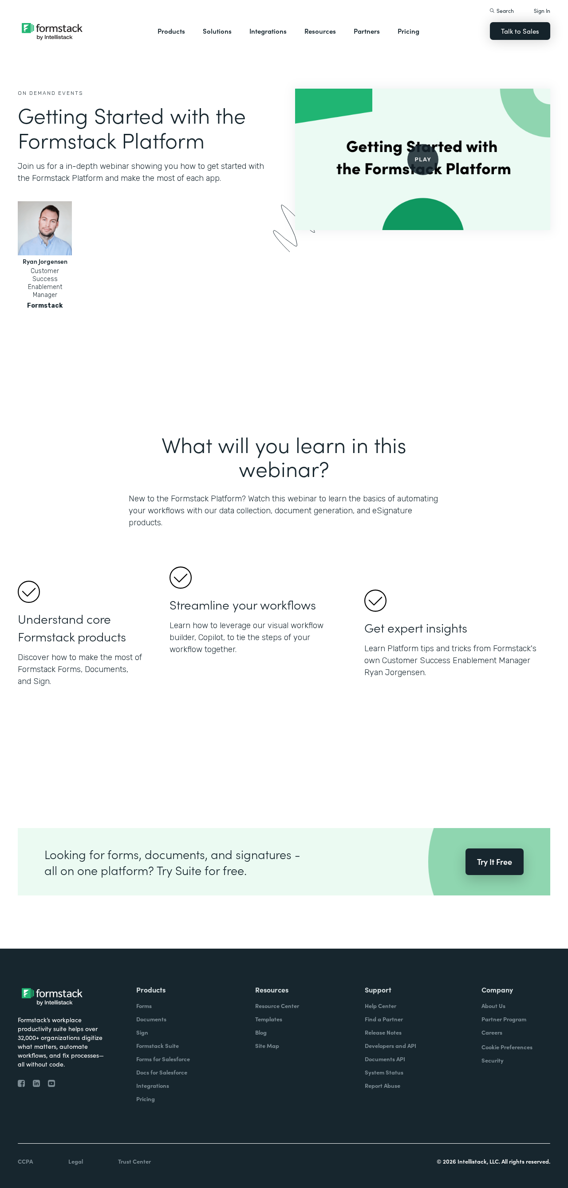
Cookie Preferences (506, 1047)
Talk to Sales (520, 30)
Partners (367, 30)
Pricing (408, 30)
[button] (171, 31)
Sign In (542, 10)
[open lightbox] (422, 159)
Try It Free (494, 861)
